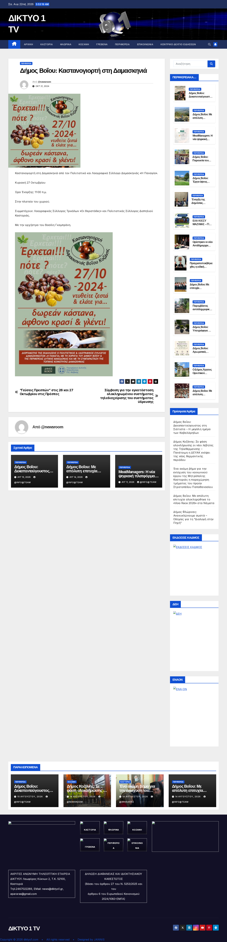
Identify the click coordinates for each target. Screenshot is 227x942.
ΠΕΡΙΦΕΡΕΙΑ (122, 44)
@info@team (148, 482)
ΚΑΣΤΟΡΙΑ (46, 44)
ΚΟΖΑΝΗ (84, 44)
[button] (209, 44)
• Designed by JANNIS (89, 939)
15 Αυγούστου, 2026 (30, 796)
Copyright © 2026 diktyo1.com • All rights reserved (36, 939)
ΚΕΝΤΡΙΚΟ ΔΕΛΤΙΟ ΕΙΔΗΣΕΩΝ (178, 44)
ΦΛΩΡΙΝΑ (65, 44)
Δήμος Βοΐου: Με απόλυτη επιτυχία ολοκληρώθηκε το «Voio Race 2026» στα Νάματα (193, 499)
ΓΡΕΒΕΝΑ (102, 44)
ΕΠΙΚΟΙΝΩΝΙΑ (145, 44)
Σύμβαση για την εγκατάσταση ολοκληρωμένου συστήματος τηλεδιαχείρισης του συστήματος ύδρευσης (126, 396)
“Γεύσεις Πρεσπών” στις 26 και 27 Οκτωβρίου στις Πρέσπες (46, 392)
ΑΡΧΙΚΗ (28, 44)
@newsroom (44, 81)
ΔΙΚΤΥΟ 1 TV (24, 928)
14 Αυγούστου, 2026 (83, 796)
